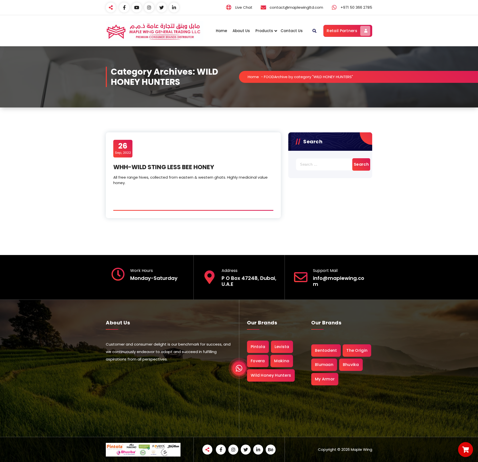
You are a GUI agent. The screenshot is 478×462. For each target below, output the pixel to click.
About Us (241, 30)
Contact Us (292, 30)
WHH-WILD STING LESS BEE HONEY (163, 167)
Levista (282, 347)
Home (221, 30)
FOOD (269, 76)
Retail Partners (342, 31)
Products (264, 30)
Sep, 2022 (123, 148)
